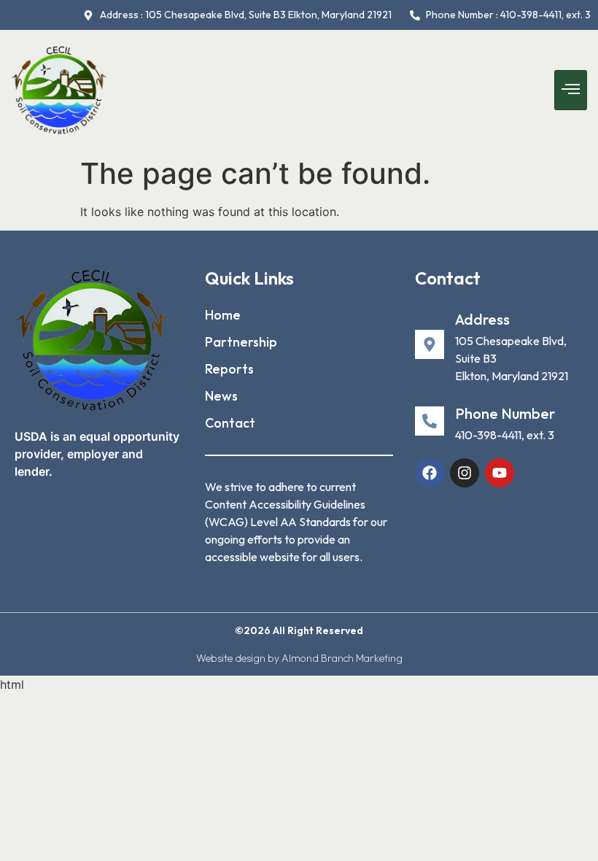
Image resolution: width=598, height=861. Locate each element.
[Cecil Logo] (92, 340)
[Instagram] (464, 472)
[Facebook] (429, 472)
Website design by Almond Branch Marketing (299, 658)
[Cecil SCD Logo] (59, 90)
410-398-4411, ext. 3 (504, 435)
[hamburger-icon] (570, 90)
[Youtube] (499, 472)
